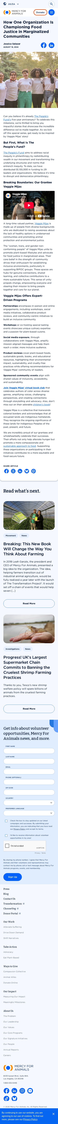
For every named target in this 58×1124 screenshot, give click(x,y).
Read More (29, 603)
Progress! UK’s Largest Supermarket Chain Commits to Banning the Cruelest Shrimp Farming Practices (27, 667)
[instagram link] (22, 1091)
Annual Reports (11, 1050)
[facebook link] (6, 1091)
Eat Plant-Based (11, 958)
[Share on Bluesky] (27, 471)
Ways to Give (10, 966)
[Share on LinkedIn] (51, 45)
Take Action (10, 947)
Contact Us (9, 898)
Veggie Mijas (42, 223)
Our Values (8, 1027)
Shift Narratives (11, 938)
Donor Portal (10, 913)
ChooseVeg (9, 908)
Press (6, 889)
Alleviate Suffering (12, 927)
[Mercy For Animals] (14, 12)
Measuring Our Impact (14, 996)
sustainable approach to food (19, 446)
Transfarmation (12, 903)
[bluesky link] (14, 1099)
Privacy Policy (30, 1119)
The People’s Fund (13, 152)
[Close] (53, 1114)
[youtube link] (30, 1091)
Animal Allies (9, 977)
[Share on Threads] (13, 471)
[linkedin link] (14, 1091)
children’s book (41, 404)
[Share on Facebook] (44, 45)
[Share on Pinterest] (33, 471)
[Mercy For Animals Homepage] (18, 1068)
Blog (6, 894)
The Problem (9, 1016)
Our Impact (9, 991)
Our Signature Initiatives (15, 1038)
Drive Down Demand (13, 932)
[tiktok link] (6, 1099)
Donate (40, 12)
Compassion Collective (14, 971)
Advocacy (8, 952)
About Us (8, 1011)
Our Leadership (11, 1022)
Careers (7, 1055)
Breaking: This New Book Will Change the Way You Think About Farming (27, 548)
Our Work (8, 921)
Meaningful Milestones (14, 1002)
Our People (8, 1044)
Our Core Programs (12, 1033)
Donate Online (10, 983)
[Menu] (51, 12)
